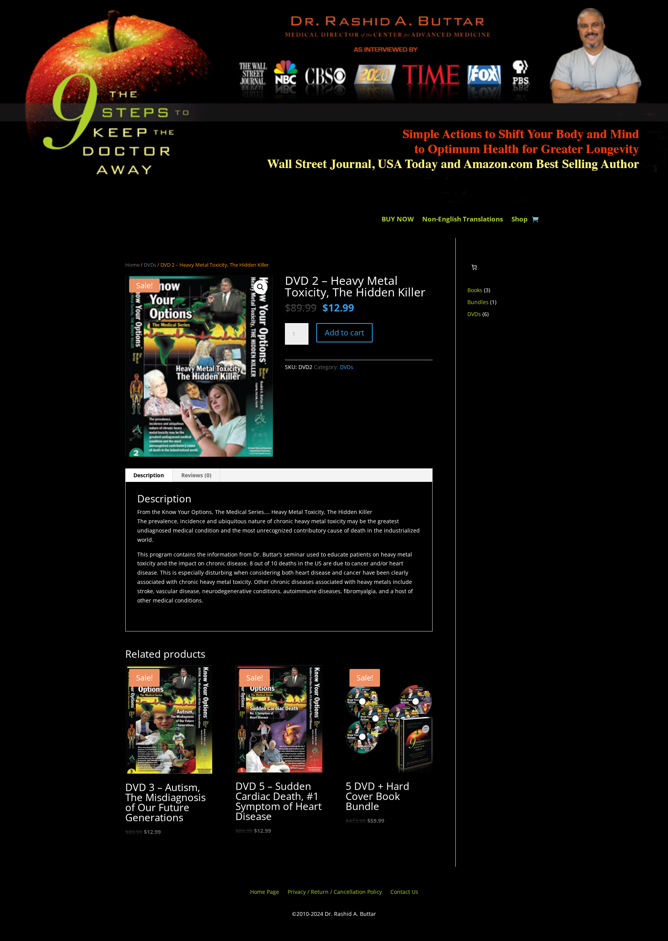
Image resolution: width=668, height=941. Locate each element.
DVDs (150, 264)
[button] (261, 287)
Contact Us (404, 892)
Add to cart (344, 332)
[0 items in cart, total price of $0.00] (474, 267)
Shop (519, 219)
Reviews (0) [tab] (196, 475)
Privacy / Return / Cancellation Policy (335, 892)
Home (132, 264)
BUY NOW (398, 219)
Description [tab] (148, 475)
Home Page (264, 892)
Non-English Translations (462, 219)
